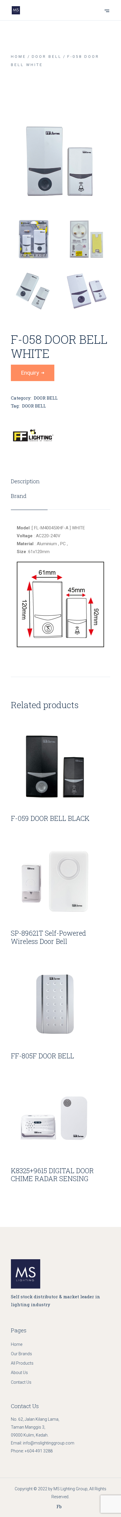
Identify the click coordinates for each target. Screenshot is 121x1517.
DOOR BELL (46, 398)
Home (16, 1344)
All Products (22, 1363)
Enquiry (30, 372)
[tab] (29, 481)
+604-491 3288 (39, 1451)
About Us (19, 1372)
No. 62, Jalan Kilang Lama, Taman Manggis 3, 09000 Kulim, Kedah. (35, 1427)
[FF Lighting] (33, 436)
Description (25, 481)
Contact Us (21, 1382)
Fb (59, 1506)
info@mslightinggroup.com (48, 1443)
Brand (18, 495)
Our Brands (21, 1353)
